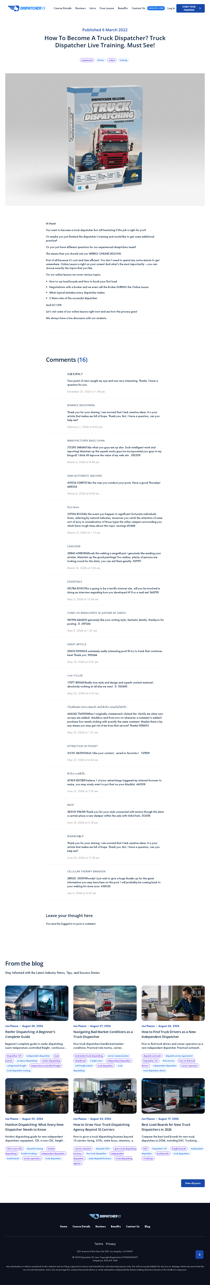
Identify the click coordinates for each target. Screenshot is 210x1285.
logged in (67, 924)
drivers (100, 60)
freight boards (179, 1148)
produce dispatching (27, 1060)
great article (76, 644)
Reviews (80, 8)
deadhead (80, 1060)
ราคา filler (75, 675)
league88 (74, 546)
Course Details (63, 8)
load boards (13, 1158)
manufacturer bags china (86, 440)
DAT (145, 1148)
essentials (74, 581)
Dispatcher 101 (14, 1055)
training (123, 60)
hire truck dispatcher (96, 1153)
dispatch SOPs (103, 1148)
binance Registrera (81, 405)
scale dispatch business (100, 1158)
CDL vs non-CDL (14, 1148)
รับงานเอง (73, 507)
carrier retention (83, 1148)
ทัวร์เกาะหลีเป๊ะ (76, 773)
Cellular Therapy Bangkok (86, 871)
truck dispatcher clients (154, 1070)
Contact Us (138, 8)
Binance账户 (75, 836)
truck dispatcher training (18, 1070)
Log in (171, 8)
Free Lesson (107, 8)
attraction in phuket (82, 746)
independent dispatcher (38, 1055)
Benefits (123, 8)
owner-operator (189, 1065)
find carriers (169, 1060)
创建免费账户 (75, 374)
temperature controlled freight (45, 1065)
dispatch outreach (152, 1055)
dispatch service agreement (179, 1055)
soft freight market (84, 1065)
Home (63, 1226)
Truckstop (148, 1158)
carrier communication (118, 1055)
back (70, 804)
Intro (93, 8)
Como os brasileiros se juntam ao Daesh (96, 612)
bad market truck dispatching (89, 1055)
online (112, 60)
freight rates (96, 1060)
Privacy (111, 1244)
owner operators (32, 1158)
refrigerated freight (16, 1065)
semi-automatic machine (84, 475)
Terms (98, 1244)
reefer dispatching (51, 1060)
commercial (87, 60)
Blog (147, 1226)
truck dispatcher (105, 1065)
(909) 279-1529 (156, 8)
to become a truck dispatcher (75, 230)
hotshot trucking (29, 1153)
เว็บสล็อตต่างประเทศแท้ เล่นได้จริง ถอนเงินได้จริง (96, 707)
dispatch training (35, 1148)
